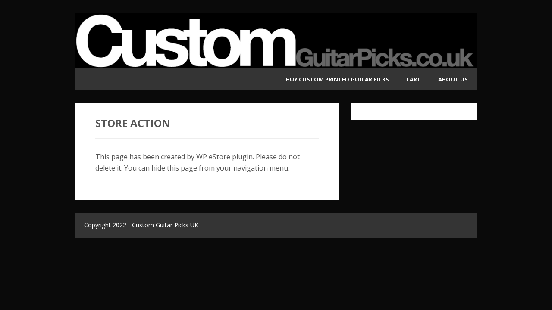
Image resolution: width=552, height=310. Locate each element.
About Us (453, 79)
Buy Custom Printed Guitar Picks (337, 79)
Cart (413, 79)
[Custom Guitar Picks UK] (276, 63)
